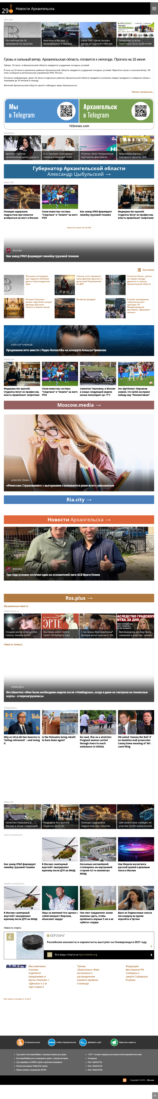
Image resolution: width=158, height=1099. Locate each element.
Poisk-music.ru (11, 611)
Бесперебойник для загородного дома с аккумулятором (42, 1058)
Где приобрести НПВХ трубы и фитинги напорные (39, 1062)
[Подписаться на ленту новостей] (125, 1080)
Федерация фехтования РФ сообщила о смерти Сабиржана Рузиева (137, 973)
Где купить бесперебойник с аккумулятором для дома (41, 1054)
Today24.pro (10, 707)
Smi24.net (9, 359)
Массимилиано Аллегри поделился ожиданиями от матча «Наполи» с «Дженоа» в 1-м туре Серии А (39, 976)
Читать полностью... (143, 92)
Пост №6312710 (95, 1066)
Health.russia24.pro (14, 883)
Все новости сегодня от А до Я (17, 999)
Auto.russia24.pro (13, 834)
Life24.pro (9, 133)
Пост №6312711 (95, 1062)
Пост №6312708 (95, 1070)
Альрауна (92, 1058)
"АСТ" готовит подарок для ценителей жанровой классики (114, 1054)
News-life (9, 182)
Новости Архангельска (35, 9)
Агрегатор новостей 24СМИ (79, 228)
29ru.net (8, 19)
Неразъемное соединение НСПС (31, 1070)
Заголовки (148, 270)
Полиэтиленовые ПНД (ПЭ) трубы (32, 1066)
